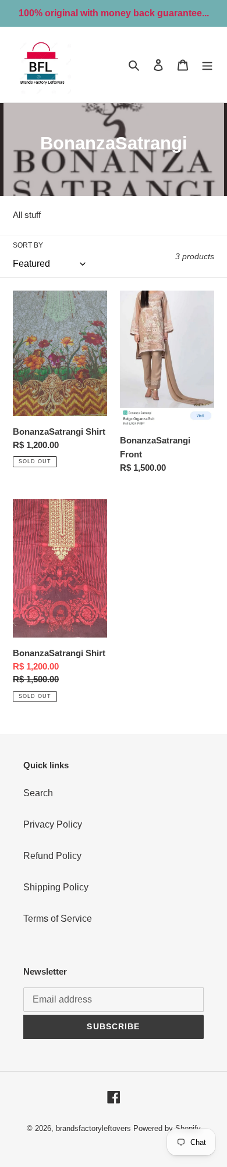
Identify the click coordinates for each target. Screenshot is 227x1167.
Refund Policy (52, 856)
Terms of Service (57, 918)
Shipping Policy (55, 887)
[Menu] (207, 64)
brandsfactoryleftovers (93, 1128)
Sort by (28, 245)
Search (38, 793)
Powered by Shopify (167, 1128)
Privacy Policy (52, 824)
